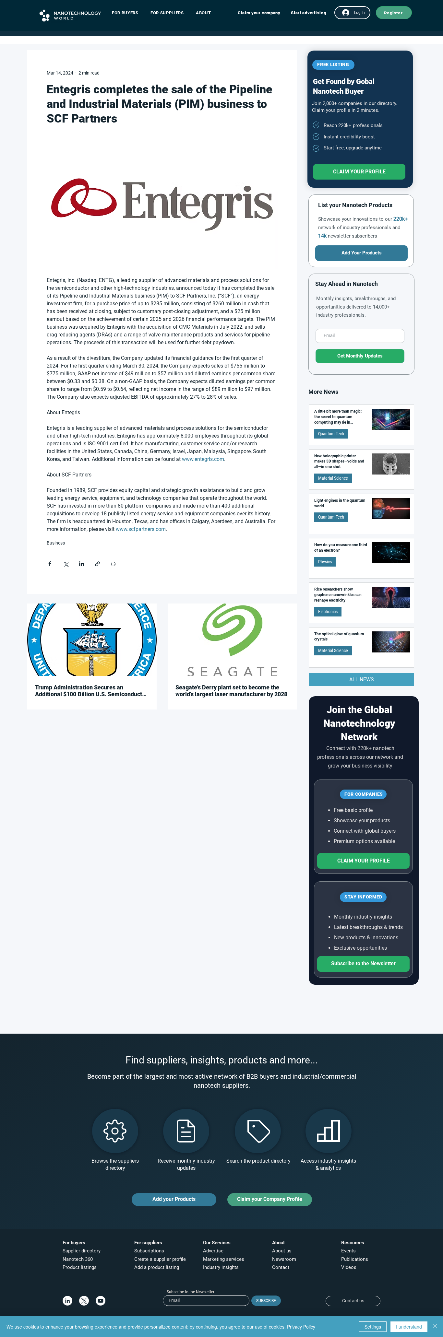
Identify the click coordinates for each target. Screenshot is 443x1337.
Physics (325, 561)
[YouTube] (100, 1301)
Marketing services (223, 1259)
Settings (373, 1326)
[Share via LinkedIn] (81, 564)
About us (282, 1251)
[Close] (435, 1326)
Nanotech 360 (78, 1259)
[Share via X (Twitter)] (66, 564)
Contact (281, 1267)
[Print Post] (113, 564)
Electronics (328, 611)
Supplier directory (82, 1251)
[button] (128, 12)
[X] (84, 1301)
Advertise (213, 1251)
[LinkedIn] (67, 1301)
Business (56, 542)
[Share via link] (97, 564)
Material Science (333, 478)
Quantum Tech (331, 433)
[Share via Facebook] (50, 564)
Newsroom (284, 1259)
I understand (409, 1326)
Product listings (80, 1267)
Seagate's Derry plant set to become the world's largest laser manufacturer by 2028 (231, 691)
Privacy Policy (301, 1326)
